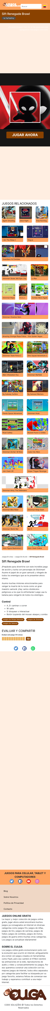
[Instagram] (37, 881)
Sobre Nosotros (11, 897)
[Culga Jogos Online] (25, 993)
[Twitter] (16, 648)
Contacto (8, 909)
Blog (6, 891)
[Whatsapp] (33, 648)
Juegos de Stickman (35, 619)
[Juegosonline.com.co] (12, 4)
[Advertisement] (25, 48)
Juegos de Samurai (10, 623)
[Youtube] (29, 881)
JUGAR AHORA (25, 135)
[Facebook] (24, 648)
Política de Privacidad (14, 903)
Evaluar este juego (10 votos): (12, 635)
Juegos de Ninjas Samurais (13, 619)
